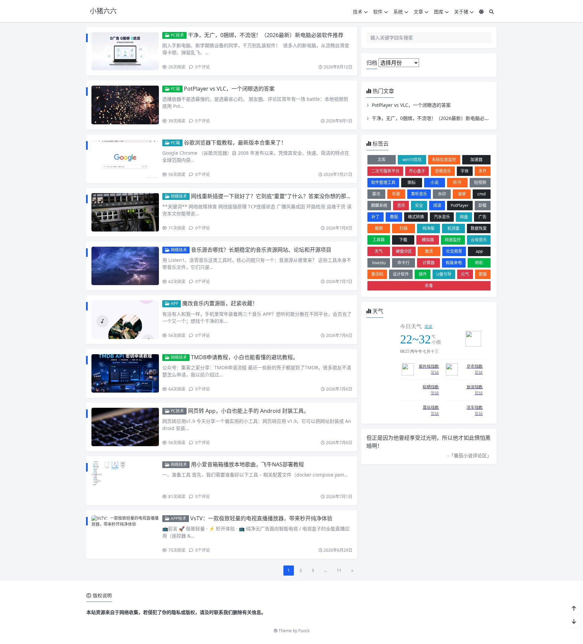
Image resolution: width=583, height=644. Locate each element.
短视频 (480, 182)
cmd (481, 194)
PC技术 (177, 35)
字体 (465, 171)
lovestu (379, 263)
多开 (482, 171)
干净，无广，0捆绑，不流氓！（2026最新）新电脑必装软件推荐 (265, 35)
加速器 (476, 159)
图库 (438, 11)
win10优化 (412, 159)
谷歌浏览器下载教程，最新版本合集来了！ (235, 142)
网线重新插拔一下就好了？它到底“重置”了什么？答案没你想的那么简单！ (279, 196)
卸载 (482, 205)
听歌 (396, 194)
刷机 (479, 263)
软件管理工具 (383, 182)
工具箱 (378, 240)
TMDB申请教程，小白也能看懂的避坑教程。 (244, 357)
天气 (378, 251)
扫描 (403, 228)
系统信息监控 (444, 159)
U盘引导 (443, 274)
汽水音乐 (442, 217)
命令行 (403, 263)
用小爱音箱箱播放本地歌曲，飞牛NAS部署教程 (247, 464)
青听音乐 (419, 194)
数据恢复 (479, 228)
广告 (482, 217)
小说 (435, 182)
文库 (382, 159)
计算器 (428, 263)
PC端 (175, 89)
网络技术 (178, 196)
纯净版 (428, 228)
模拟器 (428, 240)
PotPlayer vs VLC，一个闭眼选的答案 (229, 88)
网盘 (464, 217)
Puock (303, 631)
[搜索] (492, 12)
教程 (394, 217)
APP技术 (178, 518)
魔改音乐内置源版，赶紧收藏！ (220, 303)
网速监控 (453, 240)
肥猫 (483, 274)
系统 (398, 11)
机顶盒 (453, 228)
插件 (423, 274)
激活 (429, 251)
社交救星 (454, 251)
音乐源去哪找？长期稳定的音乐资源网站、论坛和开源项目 (261, 249)
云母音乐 (479, 240)
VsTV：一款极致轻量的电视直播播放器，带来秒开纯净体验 (261, 518)
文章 (418, 11)
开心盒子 (417, 171)
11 (339, 570)
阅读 (437, 205)
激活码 (377, 274)
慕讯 (376, 194)
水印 (442, 194)
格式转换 (416, 217)
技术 (357, 11)
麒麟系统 (379, 205)
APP (174, 303)
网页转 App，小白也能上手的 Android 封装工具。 (248, 411)
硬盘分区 (404, 251)
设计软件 (401, 274)
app (479, 251)
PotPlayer (460, 205)
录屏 (462, 194)
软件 (378, 11)
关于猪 (461, 11)
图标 (412, 182)
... (325, 570)
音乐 (401, 205)
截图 (379, 228)
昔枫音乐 (443, 171)
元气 (465, 274)
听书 (457, 182)
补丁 (375, 217)
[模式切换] (481, 12)
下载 (403, 240)
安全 (419, 205)
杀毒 (429, 285)
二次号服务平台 (385, 171)
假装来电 (454, 263)
